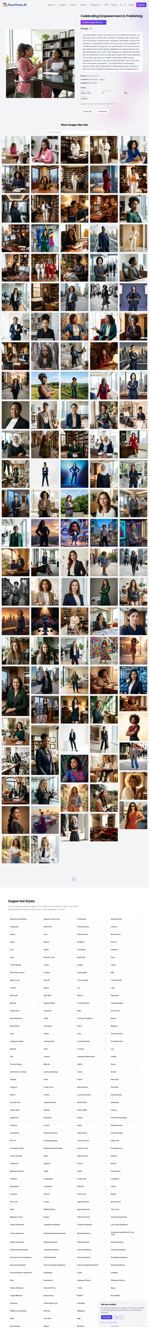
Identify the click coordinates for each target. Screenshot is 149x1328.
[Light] (124, 4)
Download (103, 111)
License (83, 104)
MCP (107, 5)
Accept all (106, 1317)
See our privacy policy (109, 1322)
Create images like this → (93, 22)
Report (102, 79)
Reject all (118, 1317)
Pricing (114, 5)
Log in (131, 5)
